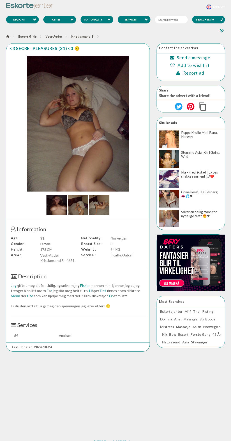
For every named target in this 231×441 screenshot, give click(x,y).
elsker (85, 285)
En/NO (217, 6)
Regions (19, 19)
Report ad (193, 72)
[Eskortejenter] (29, 6)
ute (30, 296)
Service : (88, 255)
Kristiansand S (82, 36)
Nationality (93, 19)
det (103, 290)
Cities (56, 19)
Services (131, 19)
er (111, 296)
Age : (15, 238)
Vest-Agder (54, 36)
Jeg (13, 285)
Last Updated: (32, 347)
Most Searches (171, 301)
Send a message (193, 57)
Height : (18, 249)
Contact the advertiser (179, 48)
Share (164, 90)
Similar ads (168, 123)
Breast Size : (91, 244)
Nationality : (91, 238)
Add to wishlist (194, 65)
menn (15, 296)
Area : (16, 255)
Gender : (18, 244)
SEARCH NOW (205, 19)
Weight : (88, 249)
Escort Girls (27, 36)
